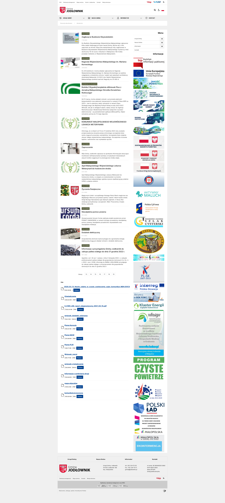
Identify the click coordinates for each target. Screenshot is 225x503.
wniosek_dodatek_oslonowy (76, 316)
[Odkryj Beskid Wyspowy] (148, 253)
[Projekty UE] (148, 76)
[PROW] (148, 401)
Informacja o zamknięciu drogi (77, 374)
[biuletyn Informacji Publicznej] (148, 68)
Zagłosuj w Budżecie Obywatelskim (97, 37)
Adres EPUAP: (151, 469)
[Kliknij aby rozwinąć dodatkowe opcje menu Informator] (162, 46)
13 (86, 274)
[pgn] (148, 301)
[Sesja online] (148, 111)
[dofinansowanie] (148, 148)
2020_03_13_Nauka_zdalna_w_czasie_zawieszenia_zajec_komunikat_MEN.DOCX (97, 287)
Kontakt (99, 2)
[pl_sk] (148, 282)
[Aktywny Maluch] (148, 200)
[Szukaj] (155, 10)
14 (91, 274)
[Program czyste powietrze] (148, 380)
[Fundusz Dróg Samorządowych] (148, 172)
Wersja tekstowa (106, 2)
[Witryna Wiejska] (148, 260)
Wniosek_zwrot (71, 354)
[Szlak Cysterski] (148, 227)
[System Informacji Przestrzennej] (148, 98)
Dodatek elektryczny (91, 232)
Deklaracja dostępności (69, 2)
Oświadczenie (70, 296)
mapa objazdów (71, 383)
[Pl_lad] (148, 413)
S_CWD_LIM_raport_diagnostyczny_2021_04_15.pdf (86, 306)
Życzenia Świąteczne (91, 189)
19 (113, 274)
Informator (137, 46)
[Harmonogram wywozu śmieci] (148, 134)
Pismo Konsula (70, 325)
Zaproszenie (87, 147)
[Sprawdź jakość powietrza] (148, 88)
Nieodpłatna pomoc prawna (94, 212)
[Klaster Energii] (148, 308)
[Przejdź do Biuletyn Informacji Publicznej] (149, 2)
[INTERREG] (148, 291)
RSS (60, 2)
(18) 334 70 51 (132, 467)
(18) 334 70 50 (132, 465)
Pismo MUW (69, 335)
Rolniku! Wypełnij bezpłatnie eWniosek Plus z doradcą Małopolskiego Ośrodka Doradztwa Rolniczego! (101, 90)
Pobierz (76, 290)
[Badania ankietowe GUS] (148, 123)
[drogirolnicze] (148, 433)
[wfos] (148, 355)
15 (95, 274)
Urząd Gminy (138, 38)
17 (104, 274)
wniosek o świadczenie (74, 364)
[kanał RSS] (164, 2)
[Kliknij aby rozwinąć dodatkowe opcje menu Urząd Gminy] (162, 39)
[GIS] (148, 186)
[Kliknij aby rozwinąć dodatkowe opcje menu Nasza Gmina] (162, 42)
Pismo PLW (69, 345)
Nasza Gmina (138, 42)
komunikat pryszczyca (74, 393)
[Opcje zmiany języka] (163, 10)
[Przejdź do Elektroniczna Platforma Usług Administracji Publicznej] (157, 2)
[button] (159, 10)
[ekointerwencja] (148, 451)
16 (100, 274)
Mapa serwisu (80, 2)
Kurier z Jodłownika (90, 2)
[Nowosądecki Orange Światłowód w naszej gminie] (148, 214)
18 (109, 274)
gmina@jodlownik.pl (131, 469)
